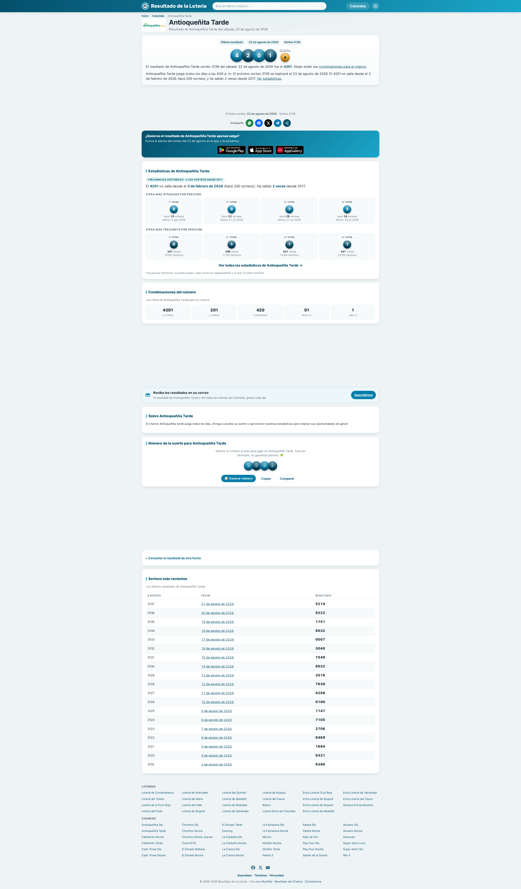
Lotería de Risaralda (234, 805)
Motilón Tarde (271, 849)
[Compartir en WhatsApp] (249, 123)
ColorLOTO (189, 843)
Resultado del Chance (288, 881)
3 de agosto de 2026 (216, 764)
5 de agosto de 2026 (216, 746)
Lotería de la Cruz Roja (156, 805)
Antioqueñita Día (152, 824)
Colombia (358, 6)
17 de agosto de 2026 (217, 639)
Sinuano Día (350, 824)
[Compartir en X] (268, 123)
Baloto (267, 805)
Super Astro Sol (353, 849)
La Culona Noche (233, 855)
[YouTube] (268, 868)
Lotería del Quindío (234, 792)
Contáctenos (313, 881)
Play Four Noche (313, 849)
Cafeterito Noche (153, 837)
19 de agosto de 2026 (217, 622)
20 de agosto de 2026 (217, 613)
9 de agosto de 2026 (216, 711)
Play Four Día (311, 843)
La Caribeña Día (232, 837)
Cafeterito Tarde (152, 843)
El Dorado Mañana (193, 849)
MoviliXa (267, 881)
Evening (227, 830)
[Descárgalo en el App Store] (261, 150)
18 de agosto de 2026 (217, 631)
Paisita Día (309, 824)
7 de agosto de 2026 (216, 729)
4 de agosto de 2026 (216, 755)
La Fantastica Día (273, 824)
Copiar (266, 478)
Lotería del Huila (152, 811)
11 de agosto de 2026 (217, 693)
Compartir (287, 478)
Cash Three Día (151, 849)
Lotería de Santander (235, 811)
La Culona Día (231, 849)
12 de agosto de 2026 (217, 684)
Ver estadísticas (269, 78)
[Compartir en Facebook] (259, 123)
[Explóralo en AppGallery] (290, 150)
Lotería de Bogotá (193, 811)
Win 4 (346, 855)
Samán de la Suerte (315, 855)
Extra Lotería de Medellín (319, 811)
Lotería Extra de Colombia (279, 811)
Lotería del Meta (192, 799)
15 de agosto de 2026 (217, 657)
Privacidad (277, 875)
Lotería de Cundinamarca (157, 792)
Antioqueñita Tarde (154, 830)
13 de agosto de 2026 (217, 675)
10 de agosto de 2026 (217, 702)
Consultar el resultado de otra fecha (174, 558)
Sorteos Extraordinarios (358, 805)
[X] (260, 868)
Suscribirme (363, 395)
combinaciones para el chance (342, 66)
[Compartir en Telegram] (277, 123)
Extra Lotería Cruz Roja (317, 792)
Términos (261, 875)
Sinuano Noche (352, 830)
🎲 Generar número (238, 478)
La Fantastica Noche (275, 830)
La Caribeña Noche (234, 843)
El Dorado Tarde (232, 824)
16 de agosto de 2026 (217, 648)
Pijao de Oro (310, 837)
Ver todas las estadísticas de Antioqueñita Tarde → (261, 265)
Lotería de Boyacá (274, 792)
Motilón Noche (272, 843)
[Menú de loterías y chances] (375, 6)
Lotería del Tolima (153, 799)
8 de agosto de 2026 (216, 720)
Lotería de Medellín (234, 799)
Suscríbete (245, 875)
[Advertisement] (260, 98)
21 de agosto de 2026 (217, 604)
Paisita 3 (268, 855)
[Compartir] (287, 123)
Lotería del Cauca (274, 799)
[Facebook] (253, 868)
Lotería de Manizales (195, 792)
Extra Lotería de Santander (360, 792)
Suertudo (349, 837)
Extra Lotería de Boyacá (318, 805)
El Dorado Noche (192, 855)
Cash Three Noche (154, 855)
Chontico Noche (192, 830)
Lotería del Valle (192, 805)
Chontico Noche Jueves (197, 837)
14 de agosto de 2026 (217, 666)
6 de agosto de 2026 (216, 737)
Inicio (145, 15)
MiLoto (267, 837)
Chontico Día (190, 824)
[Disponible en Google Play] (231, 150)
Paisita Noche (311, 830)
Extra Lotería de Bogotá (318, 799)
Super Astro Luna (354, 843)
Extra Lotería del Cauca (358, 799)
